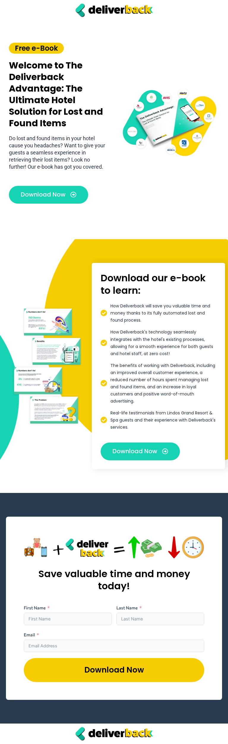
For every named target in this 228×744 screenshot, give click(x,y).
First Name (35, 607)
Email (29, 634)
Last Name (127, 607)
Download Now (114, 670)
